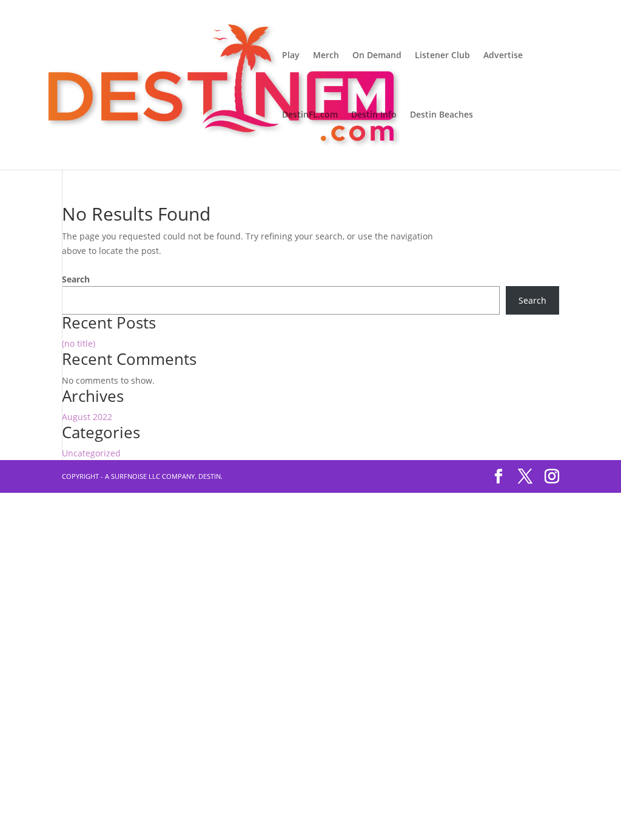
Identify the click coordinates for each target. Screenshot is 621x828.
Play (291, 56)
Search (76, 279)
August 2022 (87, 416)
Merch (326, 56)
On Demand (376, 56)
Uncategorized (91, 453)
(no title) (78, 343)
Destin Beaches (441, 115)
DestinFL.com (310, 115)
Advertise (503, 56)
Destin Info (374, 115)
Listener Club (442, 56)
